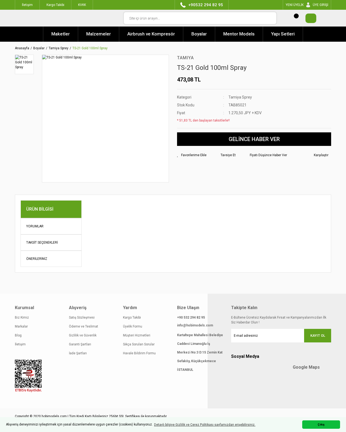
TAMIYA (185, 57)
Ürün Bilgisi (40, 209)
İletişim (20, 344)
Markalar (21, 326)
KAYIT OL (317, 335)
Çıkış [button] (321, 424)
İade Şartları (78, 353)
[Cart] (308, 18)
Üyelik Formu (132, 326)
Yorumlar (35, 226)
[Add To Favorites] (192, 155)
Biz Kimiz (22, 317)
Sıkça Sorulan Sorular (139, 344)
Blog (18, 335)
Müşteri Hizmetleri (136, 335)
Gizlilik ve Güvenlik (83, 335)
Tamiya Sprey (240, 97)
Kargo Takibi (132, 317)
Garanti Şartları (80, 344)
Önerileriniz (36, 259)
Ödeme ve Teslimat (83, 326)
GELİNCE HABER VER (254, 139)
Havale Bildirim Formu (139, 353)
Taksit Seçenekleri (42, 242)
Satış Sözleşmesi (82, 317)
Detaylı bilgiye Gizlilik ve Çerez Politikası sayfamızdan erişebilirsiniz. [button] (204, 425)
